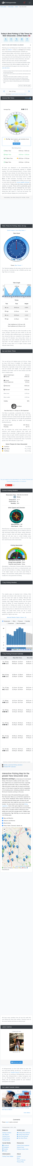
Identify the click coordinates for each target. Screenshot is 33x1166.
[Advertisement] (16, 19)
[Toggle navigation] (29, 2)
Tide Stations (5, 1134)
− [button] (4, 832)
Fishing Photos (6, 1138)
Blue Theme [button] (18, 265)
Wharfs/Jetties (7, 823)
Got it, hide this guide (25, 85)
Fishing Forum (6, 1136)
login (7, 1122)
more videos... (27, 1112)
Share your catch (17, 1062)
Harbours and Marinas (9, 820)
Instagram (6, 1147)
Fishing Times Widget (7, 1156)
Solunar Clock (20, 1147)
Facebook (6, 1145)
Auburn (10, 49)
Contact (19, 1156)
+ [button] (4, 829)
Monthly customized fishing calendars (12, 764)
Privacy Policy (20, 1161)
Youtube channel (15, 1072)
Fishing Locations (6, 1132)
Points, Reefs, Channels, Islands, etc (13, 825)
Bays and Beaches (8, 818)
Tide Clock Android (23, 1136)
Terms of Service (21, 1160)
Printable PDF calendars (10, 766)
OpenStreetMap (22, 866)
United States (11, 6)
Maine (16, 6)
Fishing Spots (3, 6)
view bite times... (6, 68)
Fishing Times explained (23, 1145)
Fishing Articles (6, 1140)
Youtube (5, 1149)
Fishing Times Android (24, 1132)
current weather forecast (23, 182)
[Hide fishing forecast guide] (30, 45)
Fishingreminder (10, 2)
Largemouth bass (16, 1031)
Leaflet (16, 866)
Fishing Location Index (22, 1149)
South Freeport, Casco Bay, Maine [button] (19, 94)
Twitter (5, 1151)
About (18, 1158)
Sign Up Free (16, 143)
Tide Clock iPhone (22, 1138)
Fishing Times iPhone (23, 1134)
